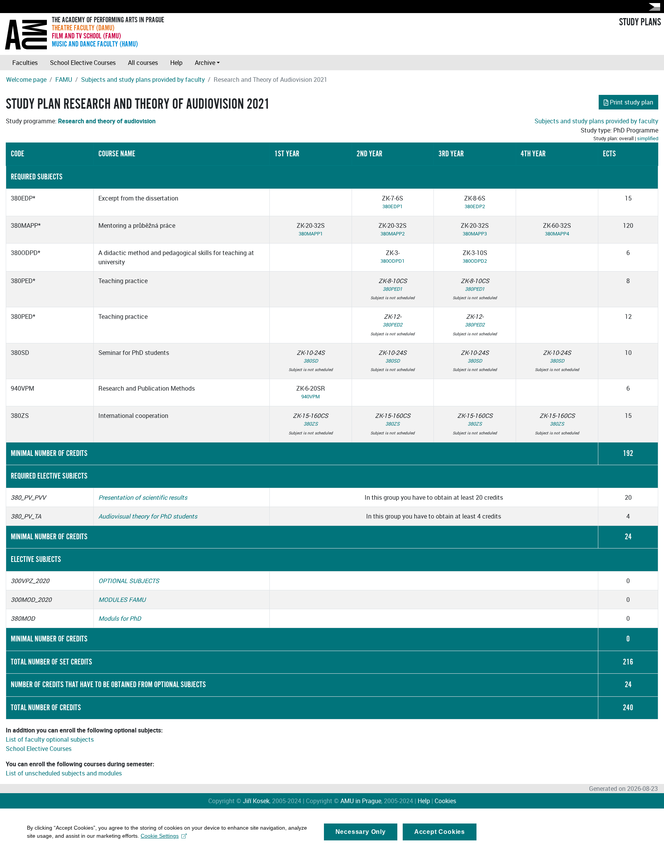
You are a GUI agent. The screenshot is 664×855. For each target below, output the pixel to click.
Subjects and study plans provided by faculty (143, 79)
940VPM (310, 396)
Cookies (445, 801)
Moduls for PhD (119, 618)
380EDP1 (392, 206)
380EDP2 (475, 206)
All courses (143, 62)
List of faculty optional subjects (50, 739)
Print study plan (631, 102)
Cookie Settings (160, 836)
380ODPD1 (392, 260)
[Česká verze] (652, 7)
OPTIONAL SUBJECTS (128, 581)
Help (176, 62)
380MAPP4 (557, 233)
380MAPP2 (392, 233)
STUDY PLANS (640, 22)
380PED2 (392, 324)
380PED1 (392, 288)
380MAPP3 (475, 233)
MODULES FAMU (122, 599)
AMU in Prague (360, 801)
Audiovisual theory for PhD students (147, 516)
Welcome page (26, 79)
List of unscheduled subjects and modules (64, 773)
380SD (311, 360)
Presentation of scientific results (142, 497)
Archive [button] (205, 62)
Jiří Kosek (256, 801)
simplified (647, 138)
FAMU (63, 79)
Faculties (25, 62)
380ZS (311, 423)
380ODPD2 (475, 260)
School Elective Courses (83, 62)
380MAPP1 (311, 233)
